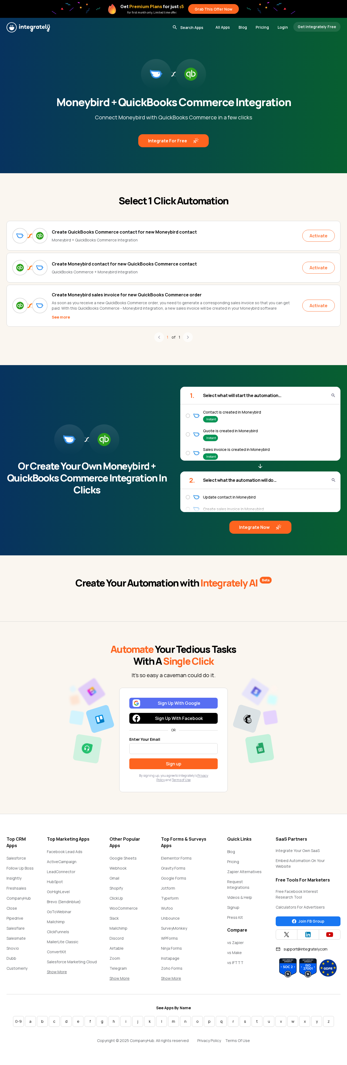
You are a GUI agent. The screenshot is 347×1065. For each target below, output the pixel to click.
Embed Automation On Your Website (300, 863)
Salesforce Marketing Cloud (72, 961)
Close (12, 908)
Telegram (118, 968)
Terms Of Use (237, 1040)
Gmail (114, 878)
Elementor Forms (176, 858)
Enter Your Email (144, 739)
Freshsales (16, 888)
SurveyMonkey (174, 928)
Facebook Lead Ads (64, 851)
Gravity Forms (173, 868)
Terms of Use (181, 780)
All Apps (223, 27)
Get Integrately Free (317, 26)
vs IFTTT (235, 962)
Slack (114, 918)
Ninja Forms (171, 948)
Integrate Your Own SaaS (298, 850)
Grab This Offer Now (213, 9)
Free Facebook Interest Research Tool (297, 894)
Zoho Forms (171, 968)
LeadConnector (61, 871)
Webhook (118, 868)
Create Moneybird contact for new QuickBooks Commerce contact (124, 264)
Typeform (170, 898)
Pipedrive (15, 918)
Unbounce (170, 918)
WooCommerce (124, 908)
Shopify (116, 888)
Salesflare (16, 928)
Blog (243, 27)
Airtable (117, 948)
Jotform (168, 888)
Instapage (170, 958)
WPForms (169, 938)
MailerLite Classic (62, 941)
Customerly (17, 968)
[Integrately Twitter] (286, 934)
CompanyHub (19, 898)
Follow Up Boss (20, 868)
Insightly (14, 878)
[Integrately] (28, 27)
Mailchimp (56, 921)
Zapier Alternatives (244, 871)
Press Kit (235, 917)
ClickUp (116, 898)
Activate (318, 236)
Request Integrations (238, 884)
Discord (117, 938)
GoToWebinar (59, 911)
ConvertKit (56, 951)
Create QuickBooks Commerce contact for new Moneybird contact (124, 232)
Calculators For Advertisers (300, 907)
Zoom (115, 958)
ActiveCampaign (61, 861)
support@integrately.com (305, 949)
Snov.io (13, 948)
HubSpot (55, 881)
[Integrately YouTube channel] (329, 934)
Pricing (262, 27)
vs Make (234, 952)
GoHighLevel (58, 891)
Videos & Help (239, 897)
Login (283, 27)
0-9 (18, 1021)
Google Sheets (123, 858)
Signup (233, 907)
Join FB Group (311, 921)
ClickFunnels (58, 931)
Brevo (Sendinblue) (64, 901)
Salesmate (16, 938)
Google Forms (173, 878)
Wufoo (167, 908)
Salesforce (16, 858)
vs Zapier (235, 942)
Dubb (11, 958)
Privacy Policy (209, 1040)
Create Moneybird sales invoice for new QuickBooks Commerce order (127, 295)
